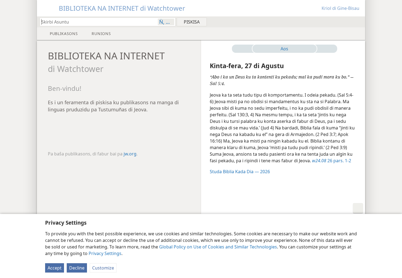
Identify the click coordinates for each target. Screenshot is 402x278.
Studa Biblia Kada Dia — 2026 (240, 172)
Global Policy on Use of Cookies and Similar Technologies (218, 247)
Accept (55, 268)
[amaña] (325, 48)
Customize (103, 268)
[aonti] (244, 48)
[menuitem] (359, 21)
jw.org (130, 154)
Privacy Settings (105, 253)
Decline (77, 268)
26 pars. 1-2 (331, 161)
